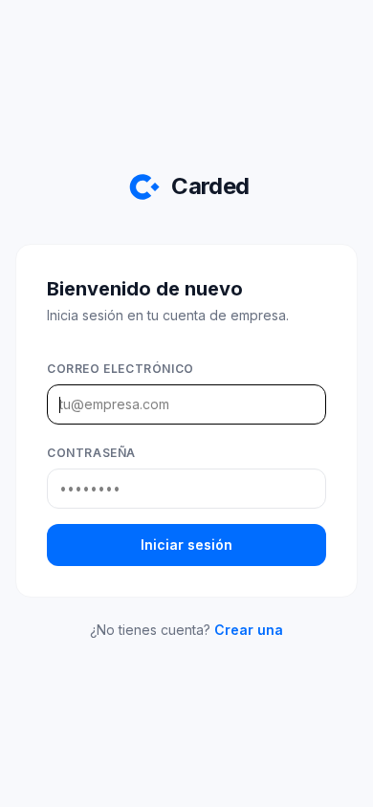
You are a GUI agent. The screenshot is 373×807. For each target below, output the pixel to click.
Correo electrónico (120, 368)
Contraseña (91, 453)
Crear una (248, 630)
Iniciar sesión (186, 544)
